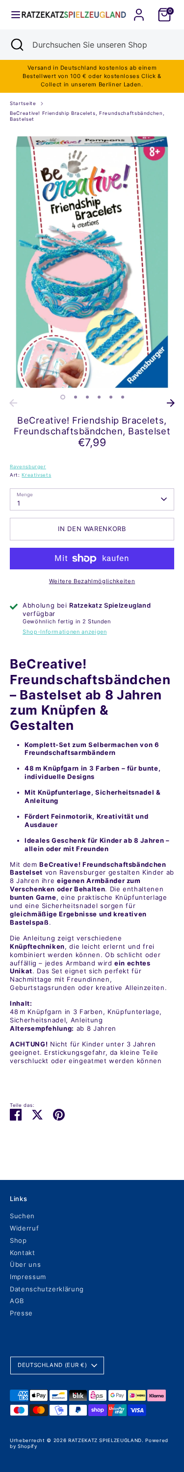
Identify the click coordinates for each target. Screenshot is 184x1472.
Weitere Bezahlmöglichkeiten (92, 581)
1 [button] (62, 397)
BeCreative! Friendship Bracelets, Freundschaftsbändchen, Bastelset (87, 116)
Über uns (25, 1264)
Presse (21, 1313)
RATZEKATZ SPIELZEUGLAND (105, 1440)
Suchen (22, 1216)
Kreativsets (36, 475)
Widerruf (24, 1228)
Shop (18, 1240)
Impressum (28, 1277)
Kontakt (22, 1253)
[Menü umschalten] (11, 15)
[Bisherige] (13, 403)
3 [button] (87, 397)
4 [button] (99, 397)
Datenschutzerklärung (47, 1289)
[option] (92, 262)
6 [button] (122, 397)
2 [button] (75, 397)
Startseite (23, 103)
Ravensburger (28, 466)
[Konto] (139, 9)
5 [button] (110, 397)
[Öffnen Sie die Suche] (16, 44)
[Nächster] (171, 403)
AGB (17, 1301)
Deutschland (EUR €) (52, 1365)
